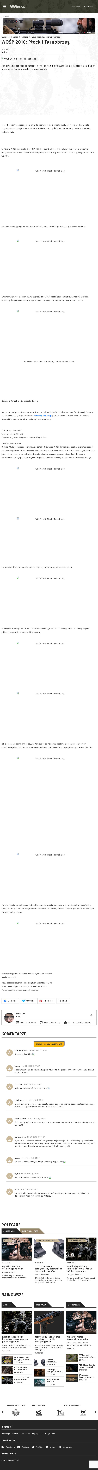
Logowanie (88, 7)
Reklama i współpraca (32, 1434)
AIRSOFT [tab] (7, 1305)
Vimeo (52, 1447)
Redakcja (6, 1434)
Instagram (67, 1447)
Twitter (39, 1447)
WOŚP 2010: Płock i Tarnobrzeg (46, 37)
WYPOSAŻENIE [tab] (74, 1305)
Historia (16, 1434)
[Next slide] (95, 1412)
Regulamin (50, 1434)
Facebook (10, 1447)
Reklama (6, 16)
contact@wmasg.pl (10, 1460)
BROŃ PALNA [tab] (41, 1305)
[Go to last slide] (3, 1412)
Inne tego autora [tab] (30, 1231)
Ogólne (25, 37)
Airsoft (14, 37)
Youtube (25, 1447)
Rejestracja (76, 7)
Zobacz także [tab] (9, 1231)
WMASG (5, 37)
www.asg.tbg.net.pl (43, 416)
